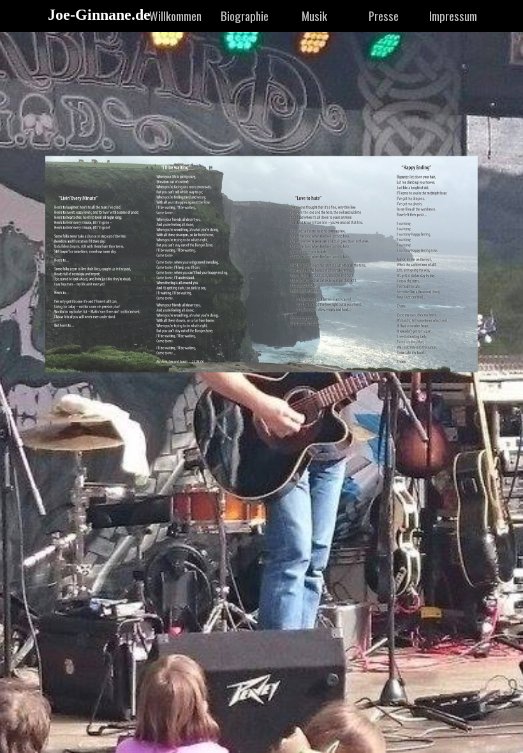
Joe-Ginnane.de (99, 14)
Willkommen (175, 15)
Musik (314, 15)
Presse (384, 15)
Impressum (453, 15)
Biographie (245, 15)
